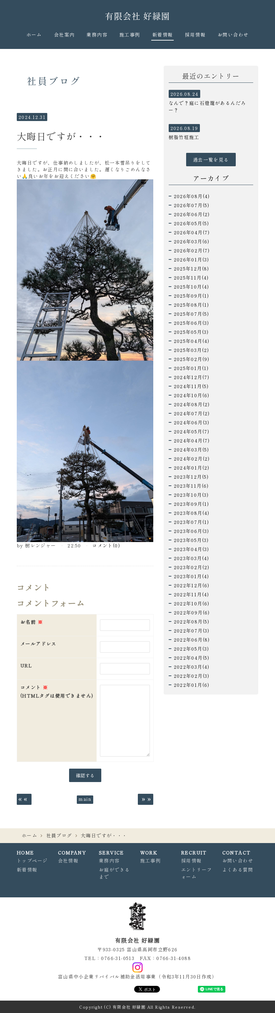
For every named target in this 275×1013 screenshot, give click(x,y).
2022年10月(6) (192, 603)
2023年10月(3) (191, 494)
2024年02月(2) (192, 458)
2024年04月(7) (192, 440)
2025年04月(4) (192, 341)
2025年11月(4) (191, 277)
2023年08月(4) (192, 513)
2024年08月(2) (192, 404)
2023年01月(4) (191, 576)
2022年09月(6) (192, 612)
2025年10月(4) (191, 286)
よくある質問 (237, 869)
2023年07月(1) (191, 522)
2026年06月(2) (192, 214)
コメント (56, 691)
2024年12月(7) (192, 377)
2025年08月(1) (191, 304)
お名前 (31, 621)
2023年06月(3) (191, 531)
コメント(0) (106, 545)
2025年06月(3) (191, 322)
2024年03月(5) (191, 449)
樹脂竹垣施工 (184, 137)
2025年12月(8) (191, 268)
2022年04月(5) (192, 657)
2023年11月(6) (191, 485)
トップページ (32, 860)
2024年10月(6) (192, 395)
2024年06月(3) (192, 422)
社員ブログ (59, 835)
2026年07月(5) (192, 205)
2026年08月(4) (192, 196)
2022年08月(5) (192, 621)
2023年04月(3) (191, 549)
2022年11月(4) (191, 594)
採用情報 (195, 34)
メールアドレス (38, 643)
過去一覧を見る (211, 159)
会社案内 (64, 34)
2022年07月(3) (192, 630)
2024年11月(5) (191, 386)
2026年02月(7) (192, 250)
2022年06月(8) (192, 639)
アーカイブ (211, 178)
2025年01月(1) (191, 368)
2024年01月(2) (192, 467)
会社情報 (68, 860)
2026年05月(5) (191, 223)
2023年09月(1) (191, 503)
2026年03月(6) (192, 241)
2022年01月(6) (192, 684)
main (85, 798)
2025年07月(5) (191, 313)
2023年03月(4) (191, 558)
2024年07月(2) (192, 413)
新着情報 (162, 34)
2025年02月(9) (192, 359)
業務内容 (97, 34)
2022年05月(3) (191, 648)
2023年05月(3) (191, 540)
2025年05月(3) (191, 332)
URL (26, 665)
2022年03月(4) (192, 666)
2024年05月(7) (192, 431)
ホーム (34, 34)
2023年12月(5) (191, 476)
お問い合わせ (233, 34)
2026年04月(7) (192, 232)
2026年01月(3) (191, 259)
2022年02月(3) (192, 675)
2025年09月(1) (191, 295)
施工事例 (129, 34)
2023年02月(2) (192, 567)
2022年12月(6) (192, 585)
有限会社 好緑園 (137, 16)
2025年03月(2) (191, 350)
